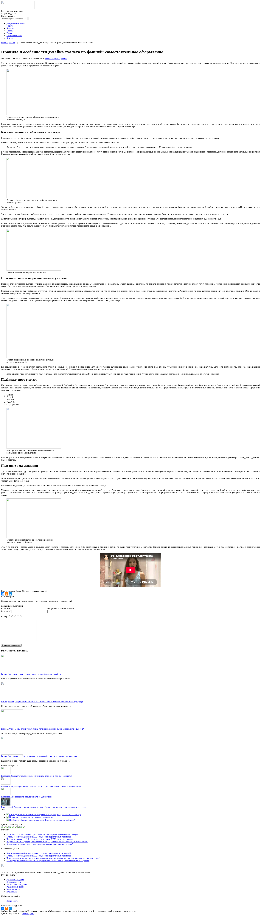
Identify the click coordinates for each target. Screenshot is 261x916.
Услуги (10, 26)
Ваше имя (5, 608)
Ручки (11, 729)
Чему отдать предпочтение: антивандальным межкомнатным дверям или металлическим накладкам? (53, 858)
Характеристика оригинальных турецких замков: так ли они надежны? (40, 844)
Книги (10, 38)
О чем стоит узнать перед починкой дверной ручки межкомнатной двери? (49, 729)
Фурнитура (12, 892)
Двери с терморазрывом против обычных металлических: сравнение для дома (50, 807)
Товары (10, 31)
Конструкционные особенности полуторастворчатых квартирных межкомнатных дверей (48, 860)
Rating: (4, 616)
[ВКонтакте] (2, 593)
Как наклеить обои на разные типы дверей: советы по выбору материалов (42, 756)
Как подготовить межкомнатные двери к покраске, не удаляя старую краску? (45, 814)
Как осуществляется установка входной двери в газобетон (35, 674)
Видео (9, 33)
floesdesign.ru (28, 913)
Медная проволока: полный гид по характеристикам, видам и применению (45, 786)
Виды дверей (7, 807)
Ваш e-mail (6, 611)
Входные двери (14, 882)
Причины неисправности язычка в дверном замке (32, 817)
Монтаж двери (13, 889)
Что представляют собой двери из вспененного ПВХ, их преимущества (40, 839)
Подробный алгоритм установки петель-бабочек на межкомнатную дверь (49, 701)
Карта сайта (12, 901)
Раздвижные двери (15, 887)
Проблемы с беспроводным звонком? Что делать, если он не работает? (42, 820)
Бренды (10, 28)
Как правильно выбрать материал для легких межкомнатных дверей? (39, 853)
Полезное (5, 776)
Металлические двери (17, 884)
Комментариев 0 (52, 58)
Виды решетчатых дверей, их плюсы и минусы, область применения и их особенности (47, 841)
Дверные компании (16, 23)
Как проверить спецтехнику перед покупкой (31, 797)
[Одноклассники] (6, 593)
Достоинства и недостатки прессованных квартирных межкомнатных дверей (43, 834)
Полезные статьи (14, 35)
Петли (4, 701)
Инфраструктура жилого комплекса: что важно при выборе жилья (41, 776)
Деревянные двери (15, 879)
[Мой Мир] (10, 593)
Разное (64, 58)
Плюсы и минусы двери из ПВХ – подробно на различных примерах (39, 837)
